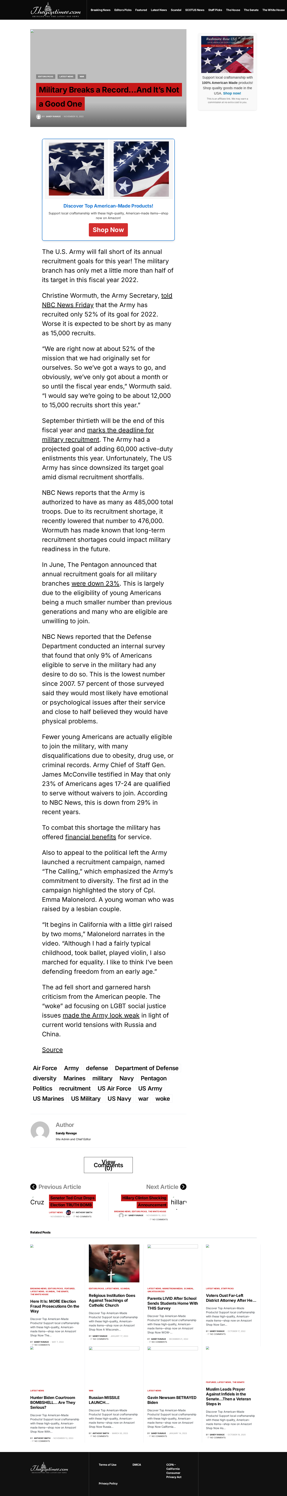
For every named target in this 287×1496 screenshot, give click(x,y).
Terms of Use (107, 1464)
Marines (74, 1078)
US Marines (48, 1098)
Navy (126, 1078)
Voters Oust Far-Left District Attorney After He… (231, 1298)
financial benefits (90, 837)
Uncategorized (156, 1291)
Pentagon (154, 1078)
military (102, 1078)
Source (52, 1050)
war (143, 1098)
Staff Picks (227, 1288)
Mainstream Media (172, 1288)
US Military (86, 1098)
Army (71, 1068)
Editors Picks (45, 76)
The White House (157, 1211)
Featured (69, 1288)
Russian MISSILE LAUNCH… (104, 1400)
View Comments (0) (108, 1165)
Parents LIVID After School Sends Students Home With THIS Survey (172, 1303)
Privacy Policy (108, 1483)
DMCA (137, 1464)
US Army (150, 1088)
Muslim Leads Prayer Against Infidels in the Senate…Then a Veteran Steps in (228, 1396)
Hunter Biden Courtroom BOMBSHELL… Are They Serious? (52, 1402)
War (82, 76)
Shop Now (108, 230)
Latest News (66, 76)
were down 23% (95, 583)
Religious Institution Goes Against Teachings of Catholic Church (112, 1300)
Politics (42, 1088)
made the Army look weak (101, 1015)
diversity (44, 1078)
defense (97, 1068)
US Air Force (114, 1088)
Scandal (50, 1291)
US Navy (119, 1098)
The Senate (62, 1291)
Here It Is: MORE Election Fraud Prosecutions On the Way (54, 1306)
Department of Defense (146, 1068)
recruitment (75, 1088)
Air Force (45, 1068)
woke (162, 1098)
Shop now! (232, 93)
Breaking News (122, 1211)
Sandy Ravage (66, 1133)
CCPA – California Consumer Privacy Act (173, 1471)
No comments (83, 1216)
